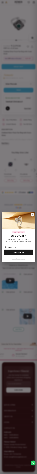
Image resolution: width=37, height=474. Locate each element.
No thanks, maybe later (18, 259)
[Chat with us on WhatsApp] (33, 462)
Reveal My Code (18, 252)
